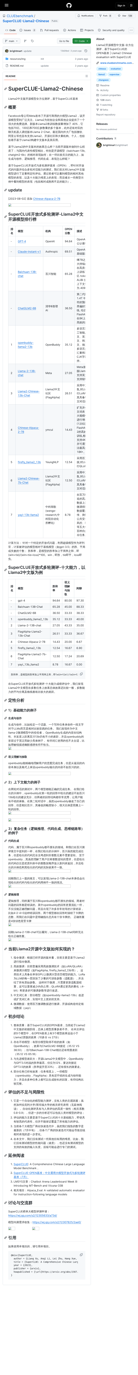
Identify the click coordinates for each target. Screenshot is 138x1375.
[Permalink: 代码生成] (6, 840)
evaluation (116, 68)
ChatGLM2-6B (27, 308)
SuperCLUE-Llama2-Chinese (26, 21)
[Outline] (86, 76)
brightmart (16, 50)
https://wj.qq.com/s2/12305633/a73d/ (32, 1215)
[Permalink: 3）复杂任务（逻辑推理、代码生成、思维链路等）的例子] (6, 831)
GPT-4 (22, 241)
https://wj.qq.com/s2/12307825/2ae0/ (56, 1222)
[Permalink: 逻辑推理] (6, 894)
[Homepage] (69, 5)
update (27, 50)
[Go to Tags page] (32, 41)
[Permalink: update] (6, 190)
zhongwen (103, 80)
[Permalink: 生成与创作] (6, 718)
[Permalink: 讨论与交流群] (6, 1202)
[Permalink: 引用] (6, 1237)
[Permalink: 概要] (6, 107)
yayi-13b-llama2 (28, 514)
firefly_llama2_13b (29, 462)
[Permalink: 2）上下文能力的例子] (6, 782)
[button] (81, 674)
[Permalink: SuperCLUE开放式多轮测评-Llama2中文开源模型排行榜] (6, 216)
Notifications (87, 15)
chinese (102, 68)
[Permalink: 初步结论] (6, 1016)
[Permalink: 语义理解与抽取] (6, 756)
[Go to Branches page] (25, 41)
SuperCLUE (21, 1164)
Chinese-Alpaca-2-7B (46, 198)
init (42, 58)
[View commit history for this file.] (86, 50)
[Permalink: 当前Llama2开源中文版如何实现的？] (6, 949)
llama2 (101, 74)
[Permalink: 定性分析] (6, 700)
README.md (17, 65)
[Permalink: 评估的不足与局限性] (6, 1092)
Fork (107, 15)
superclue (114, 74)
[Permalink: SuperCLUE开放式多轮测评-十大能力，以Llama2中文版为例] (6, 569)
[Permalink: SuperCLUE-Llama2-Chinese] (6, 88)
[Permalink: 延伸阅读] (6, 1155)
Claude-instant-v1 (29, 251)
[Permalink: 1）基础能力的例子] (6, 710)
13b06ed (65, 50)
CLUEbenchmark (20, 16)
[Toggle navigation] (6, 5)
